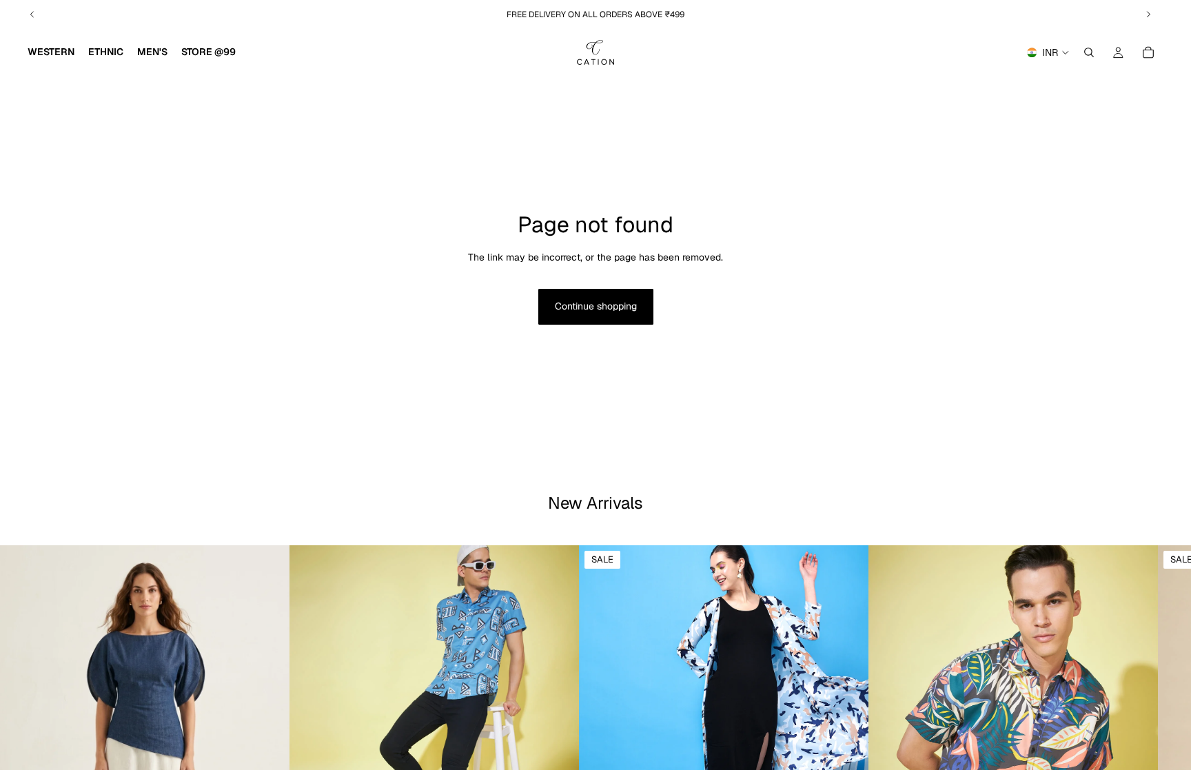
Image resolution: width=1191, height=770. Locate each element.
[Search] (1089, 52)
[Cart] (1148, 52)
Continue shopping (596, 306)
